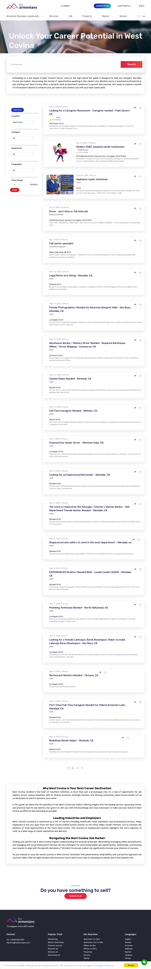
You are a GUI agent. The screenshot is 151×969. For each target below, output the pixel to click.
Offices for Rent (90, 949)
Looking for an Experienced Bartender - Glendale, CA (79, 474)
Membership (53, 939)
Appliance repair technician (92, 179)
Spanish (128, 952)
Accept (131, 965)
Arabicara (128, 949)
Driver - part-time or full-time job (68, 211)
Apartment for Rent (92, 939)
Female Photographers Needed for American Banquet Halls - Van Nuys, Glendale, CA (90, 309)
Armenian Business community (22, 16)
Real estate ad (54, 955)
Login (119, 6)
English (128, 939)
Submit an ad (75, 896)
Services (53, 16)
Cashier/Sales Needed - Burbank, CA (70, 378)
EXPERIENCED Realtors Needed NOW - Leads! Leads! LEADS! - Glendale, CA (90, 574)
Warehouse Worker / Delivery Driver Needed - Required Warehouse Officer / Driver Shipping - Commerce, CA (87, 345)
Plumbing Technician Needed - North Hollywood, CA (78, 607)
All (14, 138)
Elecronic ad (53, 949)
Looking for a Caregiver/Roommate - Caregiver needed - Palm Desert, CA (89, 112)
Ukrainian (128, 955)
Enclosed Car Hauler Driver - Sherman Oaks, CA (76, 442)
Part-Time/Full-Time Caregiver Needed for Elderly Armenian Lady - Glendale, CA (87, 707)
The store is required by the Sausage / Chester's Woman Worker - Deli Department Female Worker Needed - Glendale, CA (89, 508)
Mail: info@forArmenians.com (18, 943)
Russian (128, 942)
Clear (14, 190)
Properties (88, 952)
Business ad (53, 952)
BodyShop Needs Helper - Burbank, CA (71, 740)
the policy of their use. (104, 965)
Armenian (129, 945)
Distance (17, 110)
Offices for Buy (90, 945)
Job (70, 16)
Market (105, 16)
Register (127, 6)
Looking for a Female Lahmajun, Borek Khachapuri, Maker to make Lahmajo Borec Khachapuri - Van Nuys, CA (87, 641)
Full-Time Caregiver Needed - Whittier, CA (73, 410)
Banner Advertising (55, 942)
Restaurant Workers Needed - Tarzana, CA (73, 675)
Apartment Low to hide (93, 942)
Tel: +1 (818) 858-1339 (15, 940)
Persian (128, 958)
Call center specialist (61, 243)
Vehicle (123, 16)
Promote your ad (55, 945)
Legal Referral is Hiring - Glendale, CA (70, 275)
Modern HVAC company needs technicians (100, 146)
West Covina (18, 122)
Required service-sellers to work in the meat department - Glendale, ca (90, 542)
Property (87, 16)
